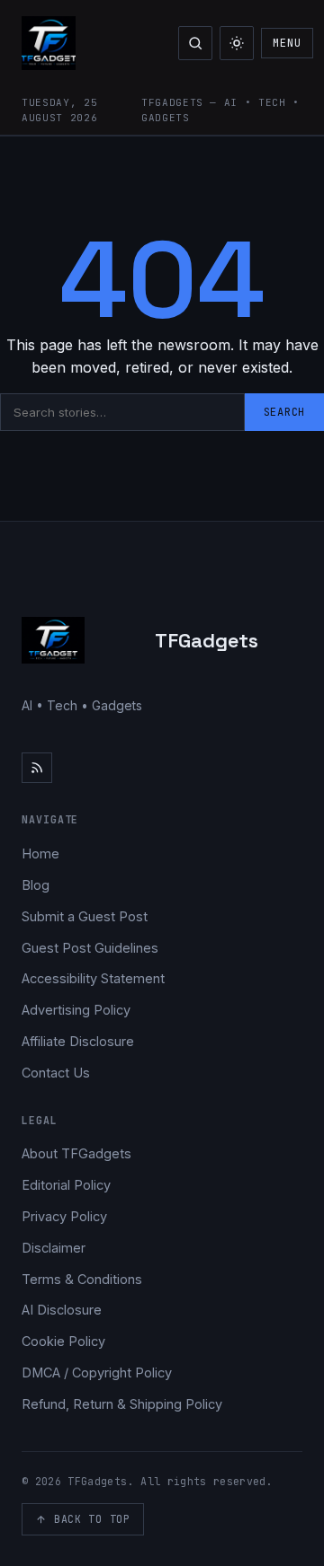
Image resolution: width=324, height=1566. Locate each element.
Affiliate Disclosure (78, 1041)
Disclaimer (54, 1247)
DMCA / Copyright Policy (97, 1372)
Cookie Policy (63, 1341)
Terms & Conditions (82, 1279)
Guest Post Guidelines (90, 947)
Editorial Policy (66, 1184)
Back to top (92, 1519)
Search (284, 412)
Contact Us (56, 1072)
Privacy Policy (64, 1216)
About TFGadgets (76, 1153)
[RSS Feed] (37, 767)
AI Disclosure (62, 1309)
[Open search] (195, 43)
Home (40, 853)
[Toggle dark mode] (237, 43)
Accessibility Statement (93, 978)
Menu (287, 43)
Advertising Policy (76, 1009)
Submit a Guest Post (85, 916)
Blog (36, 885)
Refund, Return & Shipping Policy (122, 1404)
